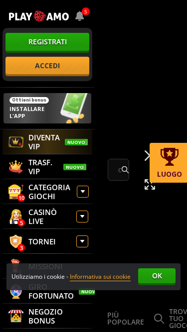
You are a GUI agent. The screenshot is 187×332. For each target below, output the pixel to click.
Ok (157, 275)
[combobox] (80, 16)
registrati (47, 41)
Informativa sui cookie (100, 276)
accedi (47, 65)
